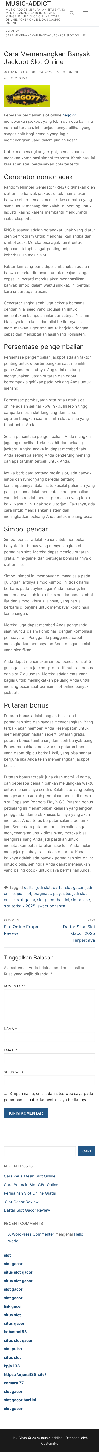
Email (10, 1050)
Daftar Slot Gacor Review (27, 1210)
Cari (86, 1151)
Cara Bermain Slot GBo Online (31, 1184)
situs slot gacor (18, 1272)
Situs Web (13, 1072)
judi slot (24, 893)
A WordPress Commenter (31, 1234)
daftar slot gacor (68, 887)
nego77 (69, 115)
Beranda (13, 30)
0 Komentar (17, 77)
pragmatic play (47, 893)
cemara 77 (14, 1382)
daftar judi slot (37, 887)
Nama (10, 1029)
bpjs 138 (12, 1365)
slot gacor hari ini (53, 899)
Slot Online (69, 72)
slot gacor (26, 899)
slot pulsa (13, 1348)
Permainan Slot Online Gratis (30, 1193)
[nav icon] (85, 13)
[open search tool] (72, 13)
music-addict (28, 3)
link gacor (13, 1306)
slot (7, 1255)
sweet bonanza (51, 905)
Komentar (15, 986)
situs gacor (14, 1323)
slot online (80, 899)
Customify (49, 1443)
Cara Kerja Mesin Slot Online (29, 1176)
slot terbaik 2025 (19, 905)
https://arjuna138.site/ (25, 1374)
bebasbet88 (15, 1331)
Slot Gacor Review (21, 1201)
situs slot (12, 1314)
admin (12, 72)
